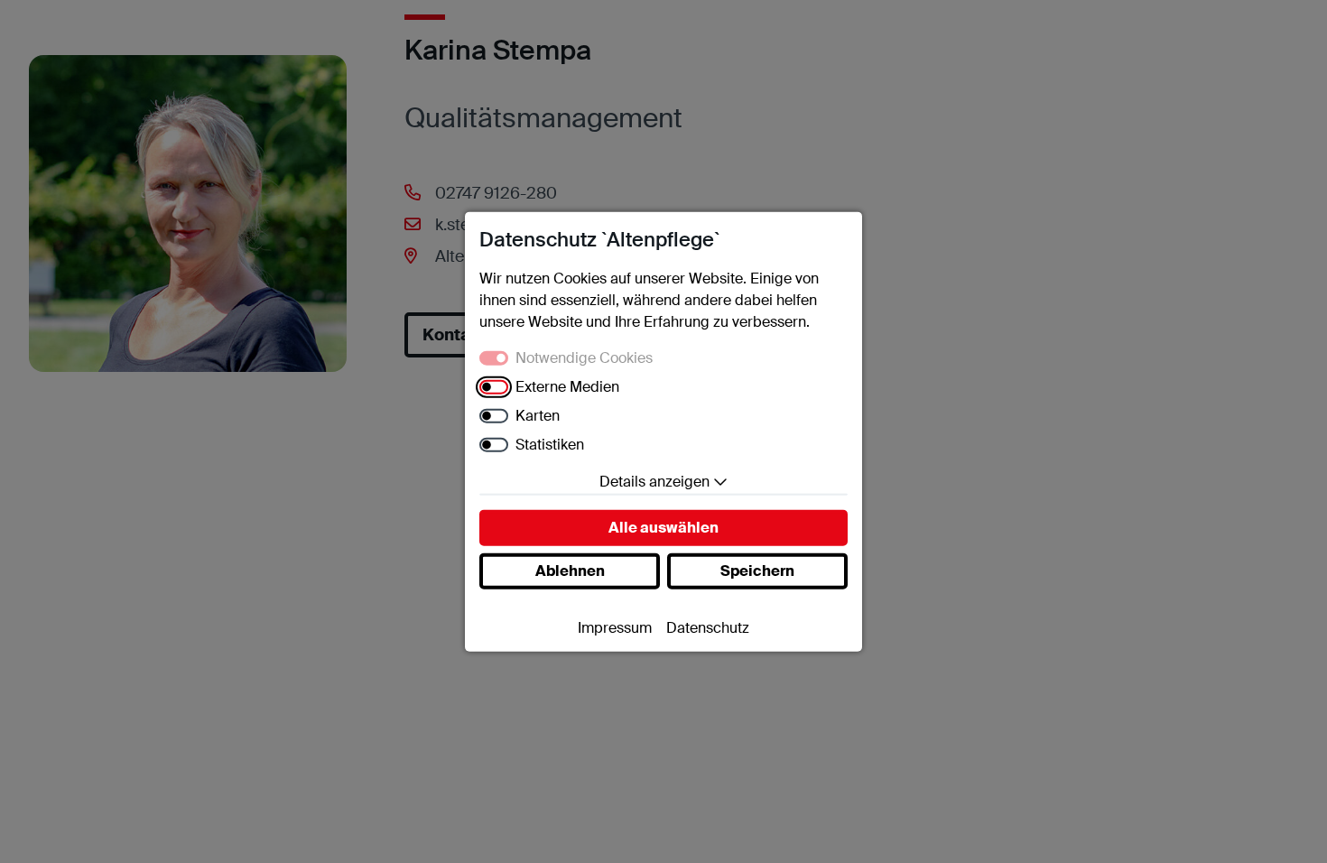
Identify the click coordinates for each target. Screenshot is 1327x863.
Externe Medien (567, 385)
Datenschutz (707, 626)
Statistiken (549, 443)
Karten (537, 414)
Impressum (615, 626)
